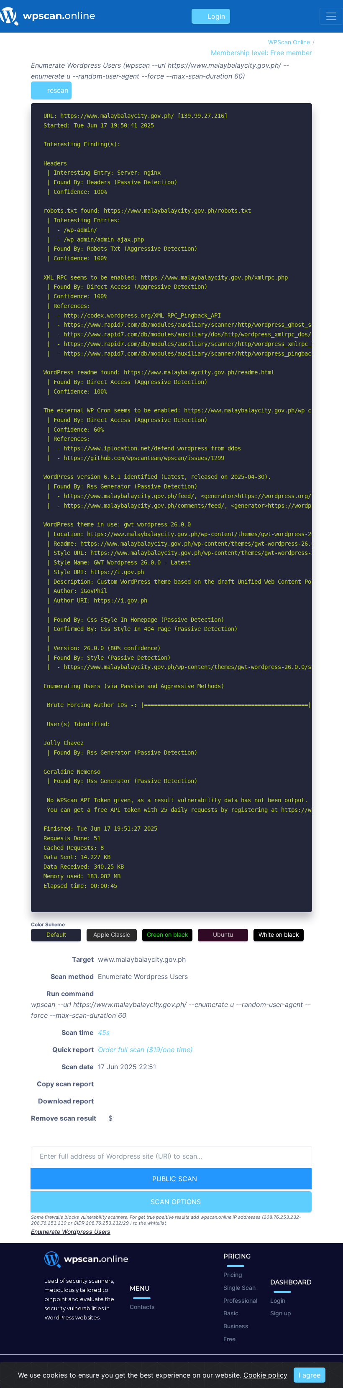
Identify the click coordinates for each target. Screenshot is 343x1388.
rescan (56, 90)
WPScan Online (289, 42)
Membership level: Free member (260, 52)
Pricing (232, 1274)
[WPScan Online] (47, 16)
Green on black (167, 934)
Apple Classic (111, 934)
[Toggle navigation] (331, 16)
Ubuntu (223, 934)
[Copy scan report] (279, 87)
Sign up (280, 1313)
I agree (309, 1375)
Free (229, 1338)
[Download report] (293, 87)
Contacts (142, 1306)
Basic (230, 1313)
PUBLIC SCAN (173, 1178)
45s (104, 1032)
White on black (279, 934)
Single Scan (239, 1287)
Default (56, 934)
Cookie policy (265, 1375)
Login (214, 16)
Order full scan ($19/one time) (145, 1049)
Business (235, 1326)
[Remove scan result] (306, 87)
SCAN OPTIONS (174, 1201)
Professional (240, 1300)
